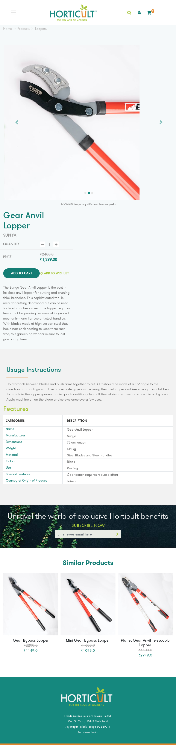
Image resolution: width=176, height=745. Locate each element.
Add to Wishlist (56, 273)
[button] (139, 12)
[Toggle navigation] (13, 12)
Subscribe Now (88, 525)
